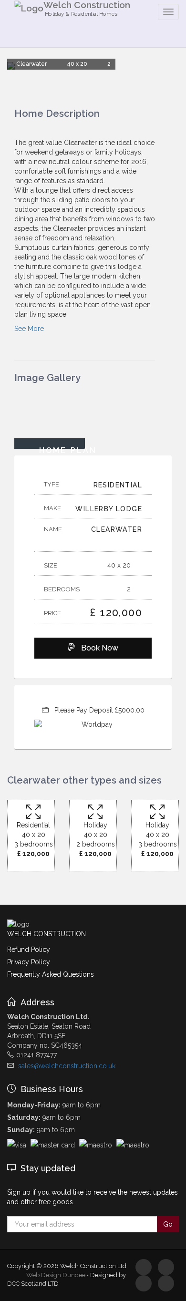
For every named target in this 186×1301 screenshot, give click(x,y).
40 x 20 (120, 565)
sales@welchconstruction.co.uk (66, 1066)
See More (29, 328)
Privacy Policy (28, 962)
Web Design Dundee (55, 1275)
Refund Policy (28, 949)
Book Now (96, 647)
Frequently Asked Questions (50, 974)
